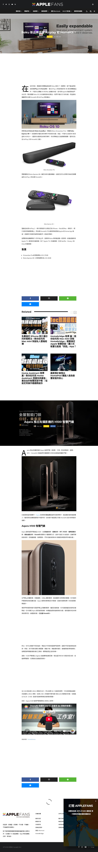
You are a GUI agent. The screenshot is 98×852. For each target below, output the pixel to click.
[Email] (49, 298)
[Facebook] (3, 4)
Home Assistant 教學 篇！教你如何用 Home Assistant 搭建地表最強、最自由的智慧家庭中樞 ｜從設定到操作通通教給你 (35, 378)
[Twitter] (6, 4)
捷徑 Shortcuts (55, 11)
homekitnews (31, 739)
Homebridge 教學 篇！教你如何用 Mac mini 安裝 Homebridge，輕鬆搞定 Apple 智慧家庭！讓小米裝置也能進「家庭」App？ (63, 341)
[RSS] (15, 4)
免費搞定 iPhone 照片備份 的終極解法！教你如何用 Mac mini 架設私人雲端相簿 (35, 340)
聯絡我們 (61, 821)
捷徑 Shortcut (40, 830)
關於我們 (61, 818)
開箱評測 (26, 11)
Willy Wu (42, 36)
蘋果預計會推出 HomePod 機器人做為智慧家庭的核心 (62, 375)
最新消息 (18, 11)
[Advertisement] (49, 69)
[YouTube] (12, 4)
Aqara (38, 515)
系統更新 (35, 11)
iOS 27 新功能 (66, 11)
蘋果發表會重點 (78, 11)
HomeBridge (40, 833)
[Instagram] (9, 4)
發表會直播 (62, 824)
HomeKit (49, 36)
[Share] (30, 298)
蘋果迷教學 (44, 11)
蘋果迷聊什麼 (63, 827)
